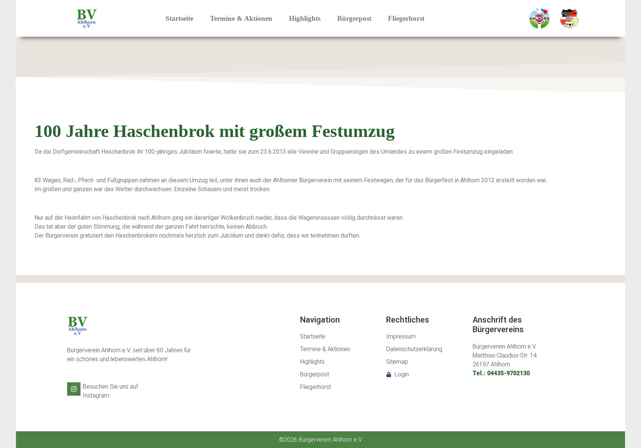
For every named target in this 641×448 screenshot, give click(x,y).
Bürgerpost (354, 18)
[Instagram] (73, 389)
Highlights (304, 18)
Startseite (179, 18)
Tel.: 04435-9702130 (501, 373)
